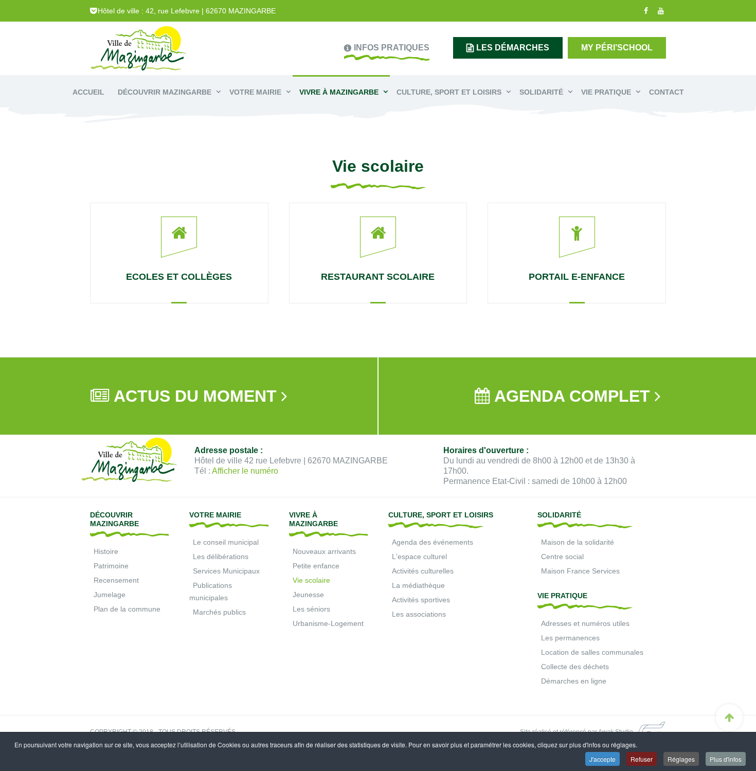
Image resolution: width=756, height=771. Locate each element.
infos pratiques (391, 47)
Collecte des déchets (575, 666)
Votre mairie (256, 92)
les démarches (512, 47)
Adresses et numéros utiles (585, 623)
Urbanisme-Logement (328, 623)
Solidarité (542, 92)
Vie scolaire (311, 580)
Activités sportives (421, 600)
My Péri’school (617, 47)
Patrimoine (111, 566)
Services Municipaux (226, 571)
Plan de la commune (127, 609)
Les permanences (570, 638)
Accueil (88, 92)
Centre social (562, 556)
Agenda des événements (432, 542)
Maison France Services (580, 571)
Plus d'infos (726, 759)
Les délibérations (220, 556)
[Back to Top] (729, 717)
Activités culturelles (423, 571)
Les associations (419, 614)
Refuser (642, 759)
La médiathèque (418, 585)
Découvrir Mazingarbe (165, 92)
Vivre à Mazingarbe (340, 92)
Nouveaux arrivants (324, 551)
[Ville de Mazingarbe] (139, 49)
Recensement (116, 580)
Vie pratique (607, 92)
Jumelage (109, 594)
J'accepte (602, 759)
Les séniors (311, 609)
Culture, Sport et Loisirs (450, 92)
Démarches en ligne (573, 681)
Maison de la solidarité (577, 542)
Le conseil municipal (226, 542)
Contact (666, 92)
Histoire (106, 551)
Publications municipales (210, 591)
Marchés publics (219, 612)
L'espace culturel (419, 556)
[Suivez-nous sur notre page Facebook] (644, 11)
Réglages (681, 759)
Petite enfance (316, 566)
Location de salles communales (592, 652)
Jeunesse (308, 594)
